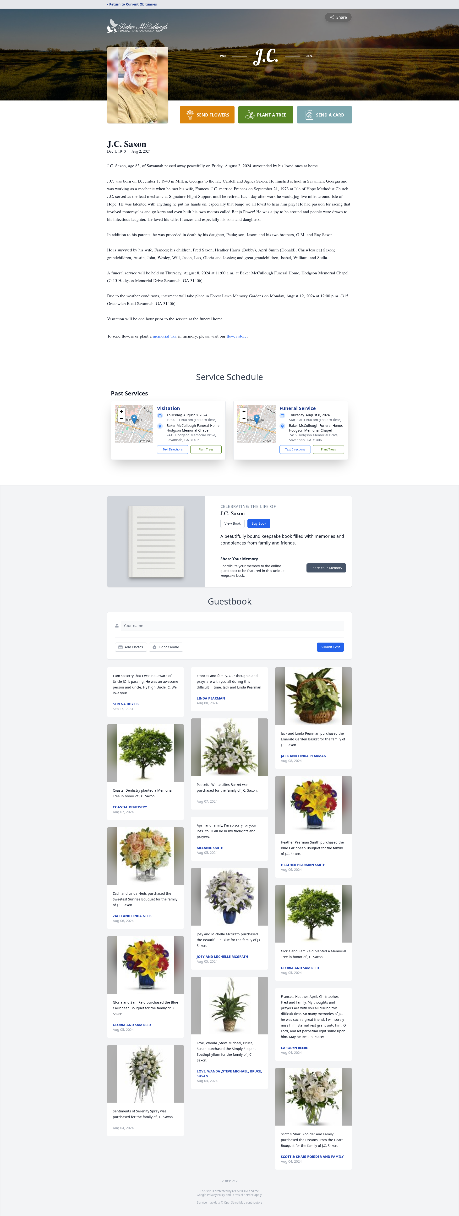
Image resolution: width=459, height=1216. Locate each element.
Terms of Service (242, 1195)
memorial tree (165, 336)
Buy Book (258, 523)
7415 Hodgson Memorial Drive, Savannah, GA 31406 (191, 437)
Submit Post (330, 647)
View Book (232, 523)
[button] (134, 419)
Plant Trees (206, 449)
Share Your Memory (326, 568)
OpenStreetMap (234, 1202)
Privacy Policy (216, 1195)
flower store (237, 336)
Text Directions (173, 449)
